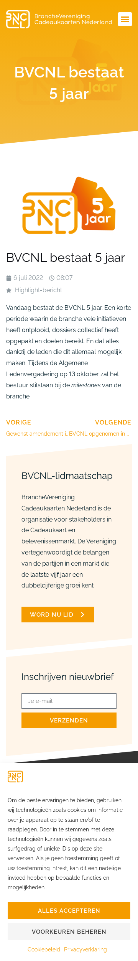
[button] (125, 19)
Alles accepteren (69, 910)
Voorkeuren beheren (69, 931)
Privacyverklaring (85, 949)
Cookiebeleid (44, 949)
